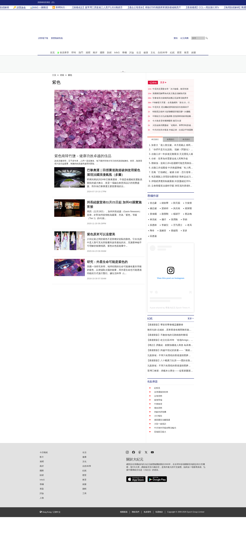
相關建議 (123, 512)
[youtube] (152, 452)
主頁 (54, 75)
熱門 (81, 52)
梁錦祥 (165, 208)
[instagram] (127, 452)
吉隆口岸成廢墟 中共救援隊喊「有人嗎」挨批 (172, 167)
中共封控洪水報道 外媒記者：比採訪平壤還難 (172, 130)
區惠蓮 (153, 236)
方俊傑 (188, 203)
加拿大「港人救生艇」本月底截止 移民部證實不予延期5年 (172, 145)
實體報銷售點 (57, 38)
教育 (186, 52)
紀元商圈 (184, 38)
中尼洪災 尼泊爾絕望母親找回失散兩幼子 (170, 107)
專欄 (124, 52)
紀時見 (157, 388)
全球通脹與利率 (161, 392)
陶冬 (152, 230)
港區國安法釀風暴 (162, 420)
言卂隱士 (177, 225)
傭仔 (164, 219)
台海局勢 (158, 396)
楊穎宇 (176, 214)
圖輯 (84, 489)
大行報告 (158, 416)
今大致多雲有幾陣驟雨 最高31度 (166, 121)
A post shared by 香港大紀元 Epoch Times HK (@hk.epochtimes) (179, 308)
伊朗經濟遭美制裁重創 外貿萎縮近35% (171, 181)
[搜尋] (207, 38)
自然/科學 (162, 52)
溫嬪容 (162, 230)
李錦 (185, 219)
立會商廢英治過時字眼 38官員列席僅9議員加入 (171, 186)
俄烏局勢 (158, 408)
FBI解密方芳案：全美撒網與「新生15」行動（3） (172, 102)
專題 (42, 489)
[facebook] (133, 452)
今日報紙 (44, 452)
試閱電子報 (43, 38)
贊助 (176, 38)
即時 (73, 52)
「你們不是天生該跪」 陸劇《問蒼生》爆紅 (172, 149)
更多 (185, 230)
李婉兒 (165, 225)
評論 (131, 52)
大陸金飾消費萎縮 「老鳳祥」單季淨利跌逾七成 (172, 125)
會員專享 (64, 52)
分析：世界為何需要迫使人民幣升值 (169, 158)
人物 (42, 498)
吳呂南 (176, 208)
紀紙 (172, 52)
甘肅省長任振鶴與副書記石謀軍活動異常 (170, 98)
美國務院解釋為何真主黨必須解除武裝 (169, 93)
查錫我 (174, 230)
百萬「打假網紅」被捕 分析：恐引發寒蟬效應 (172, 172)
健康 (146, 52)
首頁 (52, 52)
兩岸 (95, 52)
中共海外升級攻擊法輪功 (165, 428)
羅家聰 (188, 208)
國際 (102, 52)
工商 (84, 493)
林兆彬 (153, 219)
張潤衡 (174, 219)
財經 (109, 52)
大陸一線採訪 (160, 424)
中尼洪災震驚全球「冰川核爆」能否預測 (170, 89)
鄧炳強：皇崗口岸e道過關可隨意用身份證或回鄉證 (172, 163)
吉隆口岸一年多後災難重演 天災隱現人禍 (172, 154)
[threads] (140, 452)
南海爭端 (158, 400)
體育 (179, 52)
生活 (138, 52)
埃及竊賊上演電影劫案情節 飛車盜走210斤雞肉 (171, 176)
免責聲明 (147, 512)
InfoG (117, 52)
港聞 (88, 52)
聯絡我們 (135, 512)
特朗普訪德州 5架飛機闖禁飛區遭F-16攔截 (171, 111)
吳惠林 (153, 225)
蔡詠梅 (188, 214)
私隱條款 (159, 512)
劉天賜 (176, 203)
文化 (153, 52)
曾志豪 (153, 203)
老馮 (189, 225)
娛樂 (193, 52)
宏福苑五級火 (160, 432)
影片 (42, 457)
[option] (98, 119)
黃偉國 (153, 214)
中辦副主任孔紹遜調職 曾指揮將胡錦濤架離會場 (172, 116)
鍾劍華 (165, 203)
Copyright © (172, 512)
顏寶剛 (165, 214)
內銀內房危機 (160, 412)
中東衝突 (158, 404)
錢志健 (153, 208)
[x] (146, 452)
